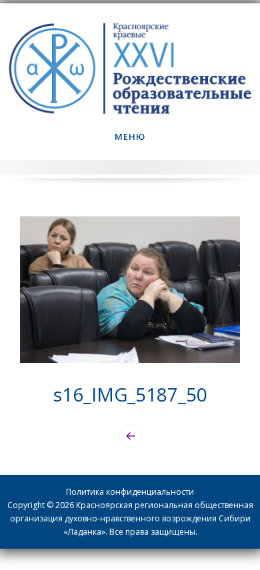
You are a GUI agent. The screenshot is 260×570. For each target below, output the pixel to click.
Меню (130, 136)
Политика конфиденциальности (130, 491)
